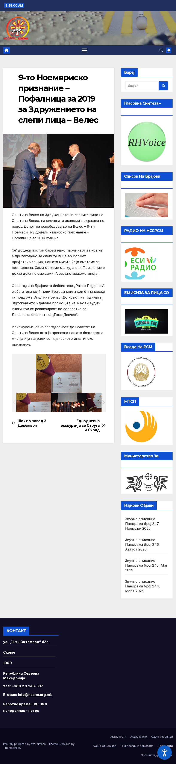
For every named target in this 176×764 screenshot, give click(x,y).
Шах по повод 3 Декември (32, 423)
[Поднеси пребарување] (163, 85)
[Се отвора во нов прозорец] (141, 263)
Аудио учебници (162, 736)
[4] (33, 403)
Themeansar (11, 747)
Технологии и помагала (136, 745)
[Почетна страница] (6, 50)
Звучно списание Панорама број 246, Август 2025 (142, 544)
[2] (68, 402)
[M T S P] (141, 426)
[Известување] (168, 50)
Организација (150, 755)
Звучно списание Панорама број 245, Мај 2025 (146, 565)
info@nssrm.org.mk (35, 694)
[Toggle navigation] (84, 50)
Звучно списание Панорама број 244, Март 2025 (142, 586)
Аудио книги (138, 736)
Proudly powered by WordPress (25, 744)
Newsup (64, 744)
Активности (118, 736)
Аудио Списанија (104, 745)
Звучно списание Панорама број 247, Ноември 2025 (142, 524)
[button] (161, 50)
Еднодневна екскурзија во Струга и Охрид (80, 425)
